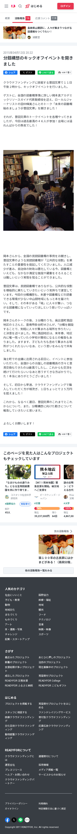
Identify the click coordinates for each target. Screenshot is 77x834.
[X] (13, 819)
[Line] (20, 819)
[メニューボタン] (6, 6)
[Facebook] (7, 819)
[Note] (27, 819)
